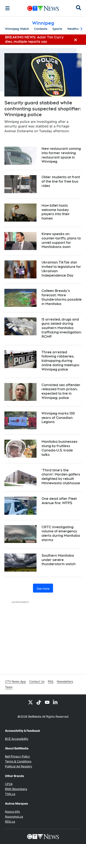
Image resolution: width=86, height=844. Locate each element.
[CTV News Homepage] (43, 8)
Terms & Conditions (18, 761)
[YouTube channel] (47, 702)
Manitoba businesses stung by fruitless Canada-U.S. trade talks (59, 448)
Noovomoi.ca (14, 816)
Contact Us (36, 681)
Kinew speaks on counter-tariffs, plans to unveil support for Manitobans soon (61, 240)
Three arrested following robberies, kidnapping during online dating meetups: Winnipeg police (61, 360)
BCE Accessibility (16, 738)
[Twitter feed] (30, 702)
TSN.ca (10, 794)
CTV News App (15, 681)
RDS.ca (10, 821)
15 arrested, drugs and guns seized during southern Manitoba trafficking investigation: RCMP (62, 328)
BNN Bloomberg (16, 789)
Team (9, 687)
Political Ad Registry (18, 766)
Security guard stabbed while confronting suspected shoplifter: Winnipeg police (42, 108)
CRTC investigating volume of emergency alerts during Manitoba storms (61, 533)
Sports (57, 28)
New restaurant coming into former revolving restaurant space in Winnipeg (61, 155)
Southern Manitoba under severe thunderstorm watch (59, 560)
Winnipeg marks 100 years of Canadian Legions (58, 417)
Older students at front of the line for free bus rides (61, 181)
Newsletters (65, 681)
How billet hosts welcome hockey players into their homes (56, 212)
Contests (40, 28)
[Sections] (7, 8)
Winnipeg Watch (17, 28)
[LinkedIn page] (55, 702)
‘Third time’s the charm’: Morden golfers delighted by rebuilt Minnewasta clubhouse (61, 476)
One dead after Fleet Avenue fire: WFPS (59, 501)
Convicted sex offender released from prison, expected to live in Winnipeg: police (61, 391)
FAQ (50, 681)
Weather (73, 28)
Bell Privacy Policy (17, 756)
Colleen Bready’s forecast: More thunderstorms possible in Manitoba (62, 297)
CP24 (9, 784)
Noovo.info (12, 811)
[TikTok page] (38, 702)
